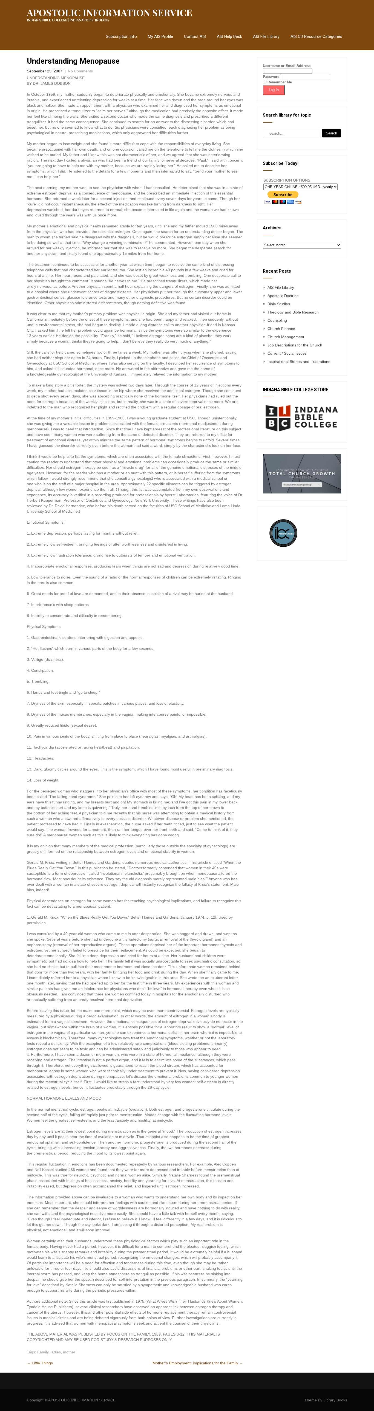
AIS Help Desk (229, 36)
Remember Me (279, 82)
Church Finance (281, 328)
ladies (56, 1352)
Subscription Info (121, 36)
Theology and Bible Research (293, 312)
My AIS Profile (160, 36)
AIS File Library (266, 36)
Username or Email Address (286, 66)
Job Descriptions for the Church (294, 345)
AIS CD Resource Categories (316, 36)
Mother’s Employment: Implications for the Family (198, 1363)
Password (271, 77)
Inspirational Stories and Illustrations (298, 361)
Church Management (285, 337)
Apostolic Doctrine (283, 296)
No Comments (80, 71)
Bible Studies (278, 304)
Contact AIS (195, 36)
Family (42, 1352)
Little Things (40, 1363)
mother (69, 1352)
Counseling (277, 320)
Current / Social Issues (287, 353)
